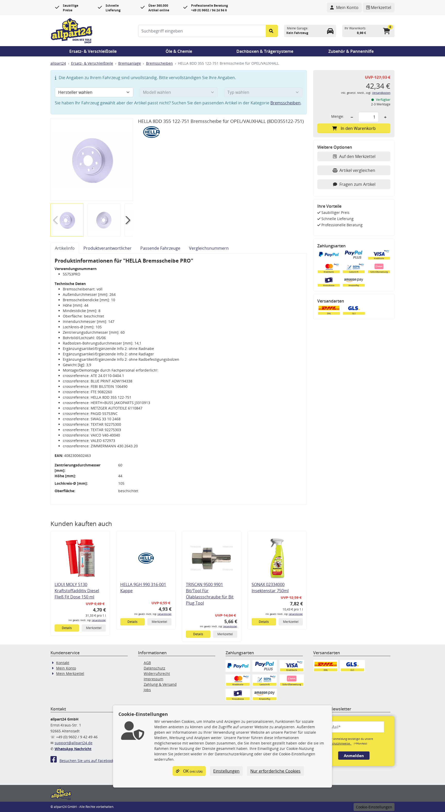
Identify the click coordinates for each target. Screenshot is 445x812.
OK (192, 771)
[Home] (71, 30)
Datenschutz (154, 668)
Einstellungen (226, 771)
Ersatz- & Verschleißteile (93, 51)
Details (67, 628)
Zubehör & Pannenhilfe (351, 51)
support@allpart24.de (73, 742)
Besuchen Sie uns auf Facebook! (87, 760)
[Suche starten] (272, 31)
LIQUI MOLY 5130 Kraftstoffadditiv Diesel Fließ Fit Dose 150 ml (77, 591)
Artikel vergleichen (357, 170)
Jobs (147, 689)
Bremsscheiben (159, 63)
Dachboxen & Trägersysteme (264, 51)
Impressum (153, 678)
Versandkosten (99, 620)
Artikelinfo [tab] (65, 248)
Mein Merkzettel (70, 673)
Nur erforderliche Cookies (275, 771)
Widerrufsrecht (157, 673)
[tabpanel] (179, 379)
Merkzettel (93, 628)
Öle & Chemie (179, 51)
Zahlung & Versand (160, 684)
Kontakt (62, 662)
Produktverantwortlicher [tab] (107, 248)
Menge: (337, 116)
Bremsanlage (129, 63)
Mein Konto (66, 668)
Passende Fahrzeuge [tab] (160, 248)
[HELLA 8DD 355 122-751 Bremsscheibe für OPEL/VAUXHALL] (91, 159)
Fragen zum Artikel (357, 184)
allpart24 (58, 63)
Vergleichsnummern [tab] (209, 248)
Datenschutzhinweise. (337, 743)
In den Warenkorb (358, 128)
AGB (147, 662)
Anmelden (354, 755)
